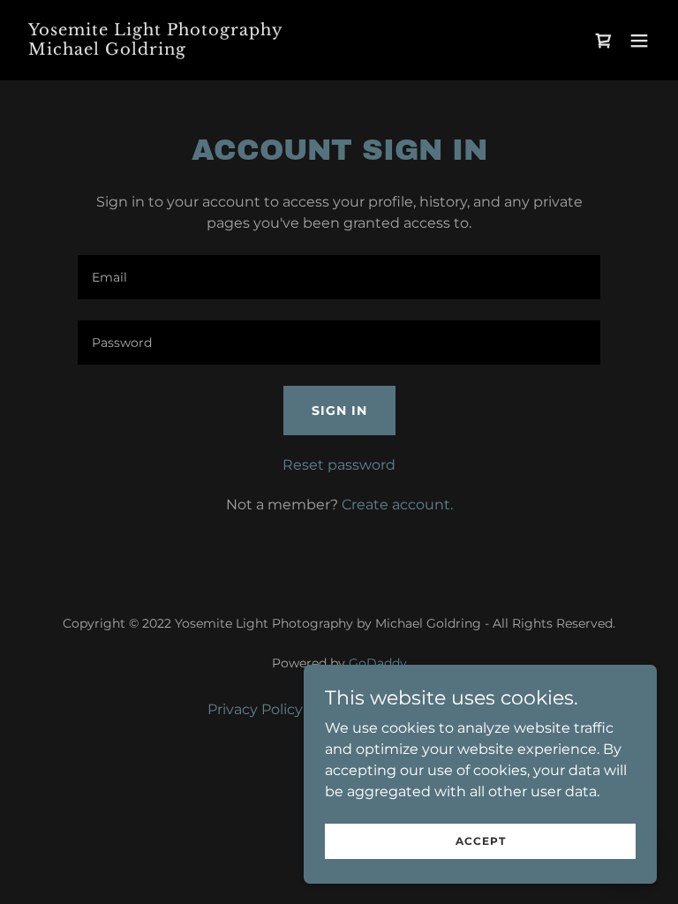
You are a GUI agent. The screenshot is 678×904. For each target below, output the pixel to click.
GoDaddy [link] (378, 663)
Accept (481, 841)
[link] (155, 49)
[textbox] (339, 277)
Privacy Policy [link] (255, 709)
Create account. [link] (397, 504)
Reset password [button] (339, 464)
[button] (639, 40)
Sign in (339, 410)
